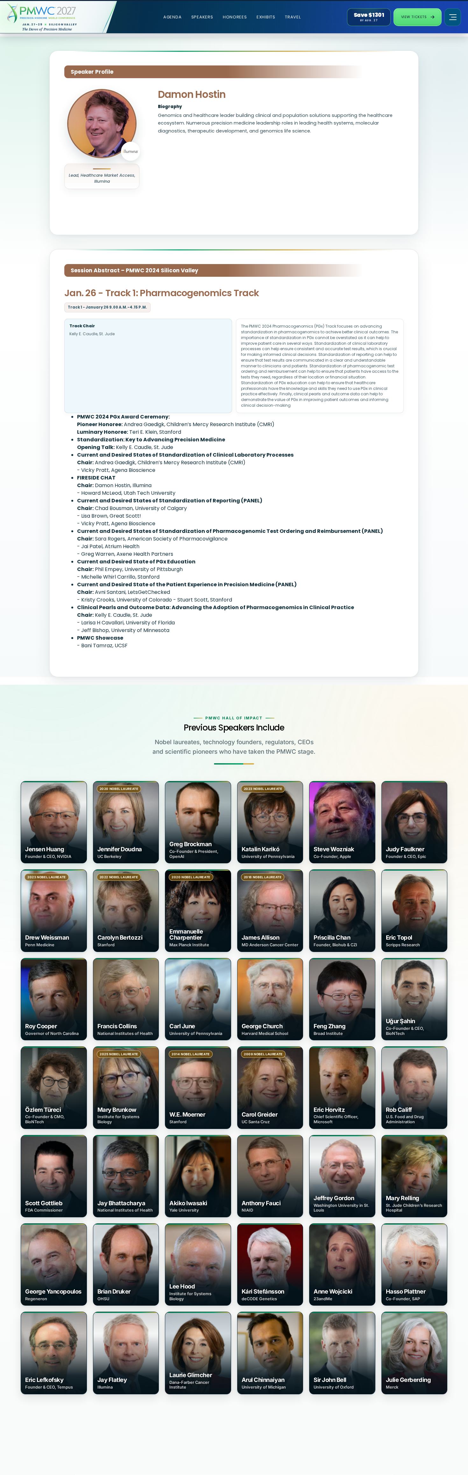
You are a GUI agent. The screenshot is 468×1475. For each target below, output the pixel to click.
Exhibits (266, 17)
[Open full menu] (452, 17)
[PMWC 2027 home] (53, 13)
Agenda (172, 17)
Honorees (235, 17)
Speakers (202, 17)
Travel (293, 17)
